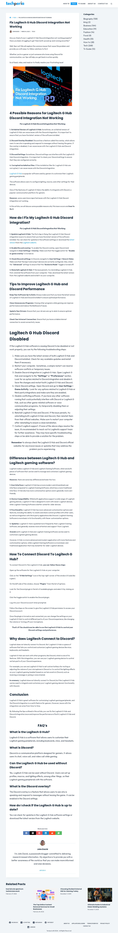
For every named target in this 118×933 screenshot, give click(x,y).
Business (87, 25)
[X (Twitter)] (33, 833)
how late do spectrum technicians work (14, 890)
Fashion (87, 32)
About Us (92, 4)
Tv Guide (81, 4)
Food (85, 35)
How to (66, 4)
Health (86, 39)
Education (88, 29)
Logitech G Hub (16, 173)
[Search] (111, 3)
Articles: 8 (42, 870)
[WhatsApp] (58, 833)
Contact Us (103, 4)
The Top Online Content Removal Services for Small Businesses (44, 907)
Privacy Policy (105, 923)
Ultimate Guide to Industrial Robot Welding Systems (99, 906)
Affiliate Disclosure (78, 923)
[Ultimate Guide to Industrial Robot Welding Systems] (100, 895)
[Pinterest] (39, 833)
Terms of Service (92, 923)
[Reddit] (52, 833)
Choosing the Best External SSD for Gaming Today (71, 890)
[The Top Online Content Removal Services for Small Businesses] (45, 895)
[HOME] (10, 17)
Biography (88, 19)
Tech (74, 4)
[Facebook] (26, 833)
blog (85, 22)
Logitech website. (30, 242)
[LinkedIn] (45, 833)
